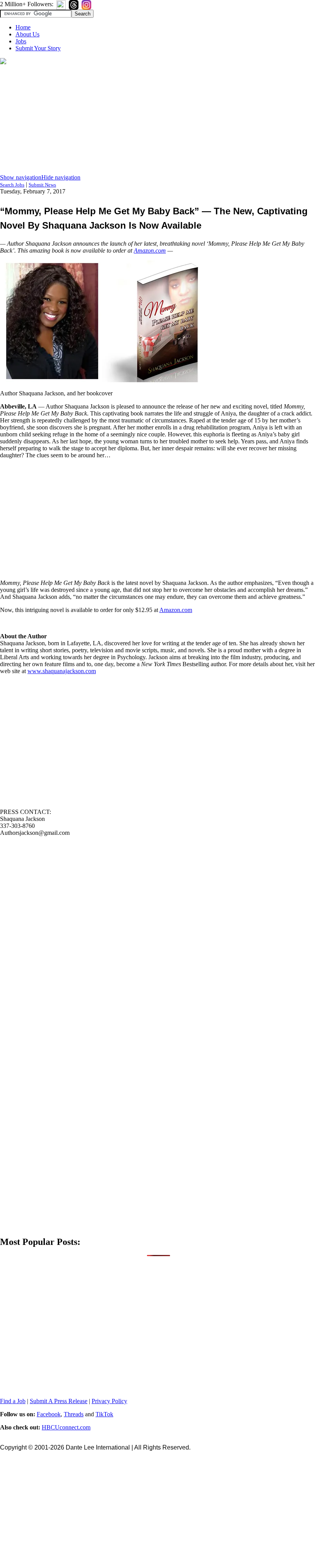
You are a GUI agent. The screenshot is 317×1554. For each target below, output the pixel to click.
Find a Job (13, 1401)
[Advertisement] (158, 120)
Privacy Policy (109, 1401)
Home (23, 27)
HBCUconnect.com (66, 1427)
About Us (27, 34)
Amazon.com (150, 250)
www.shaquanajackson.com (61, 671)
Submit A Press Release (58, 1401)
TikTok (104, 1414)
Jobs (20, 41)
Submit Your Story (38, 48)
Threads (74, 1414)
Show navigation (20, 177)
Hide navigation (60, 177)
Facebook (49, 1414)
